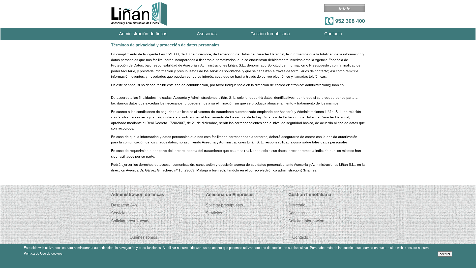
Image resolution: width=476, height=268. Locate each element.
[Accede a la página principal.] (139, 14)
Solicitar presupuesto (129, 221)
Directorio (296, 205)
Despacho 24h (124, 205)
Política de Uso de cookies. (43, 253)
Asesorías (207, 34)
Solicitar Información (306, 221)
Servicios (119, 213)
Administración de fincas (143, 34)
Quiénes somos (143, 237)
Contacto (333, 34)
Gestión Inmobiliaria (270, 34)
